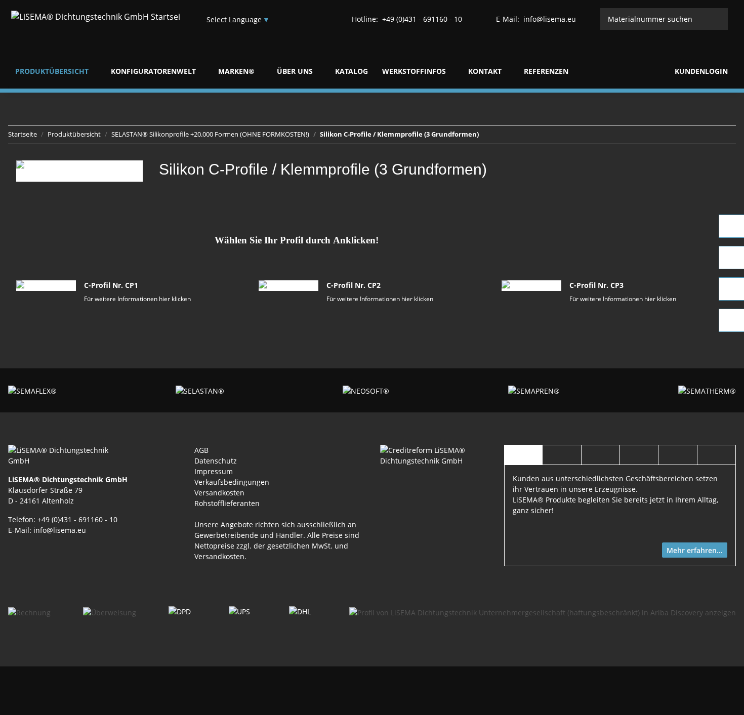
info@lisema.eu (536, 19)
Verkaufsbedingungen (231, 482)
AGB (201, 450)
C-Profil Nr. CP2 (353, 285)
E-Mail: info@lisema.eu (47, 530)
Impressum (213, 471)
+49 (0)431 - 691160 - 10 (407, 19)
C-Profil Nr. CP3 (596, 285)
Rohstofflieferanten (227, 503)
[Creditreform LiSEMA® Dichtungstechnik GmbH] (434, 454)
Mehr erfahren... (695, 550)
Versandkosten (219, 492)
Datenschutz (215, 461)
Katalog (351, 71)
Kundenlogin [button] (700, 71)
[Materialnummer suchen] (717, 19)
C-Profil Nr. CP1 (111, 285)
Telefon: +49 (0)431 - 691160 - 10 (62, 519)
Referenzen (546, 71)
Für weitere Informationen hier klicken (137, 299)
